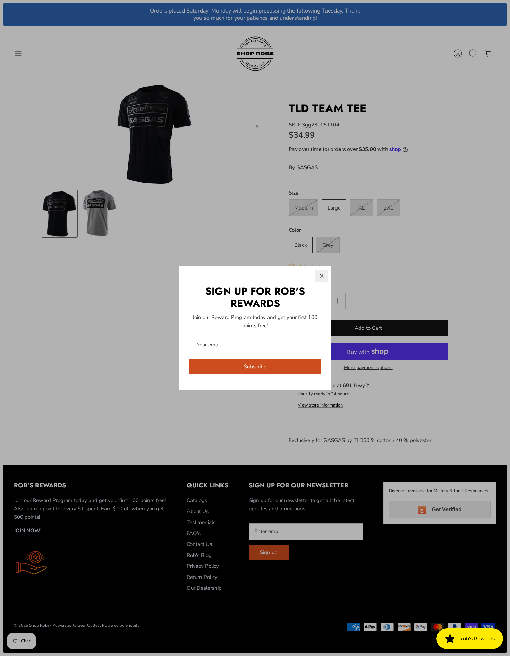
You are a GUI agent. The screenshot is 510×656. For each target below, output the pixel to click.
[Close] (321, 276)
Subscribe (255, 366)
